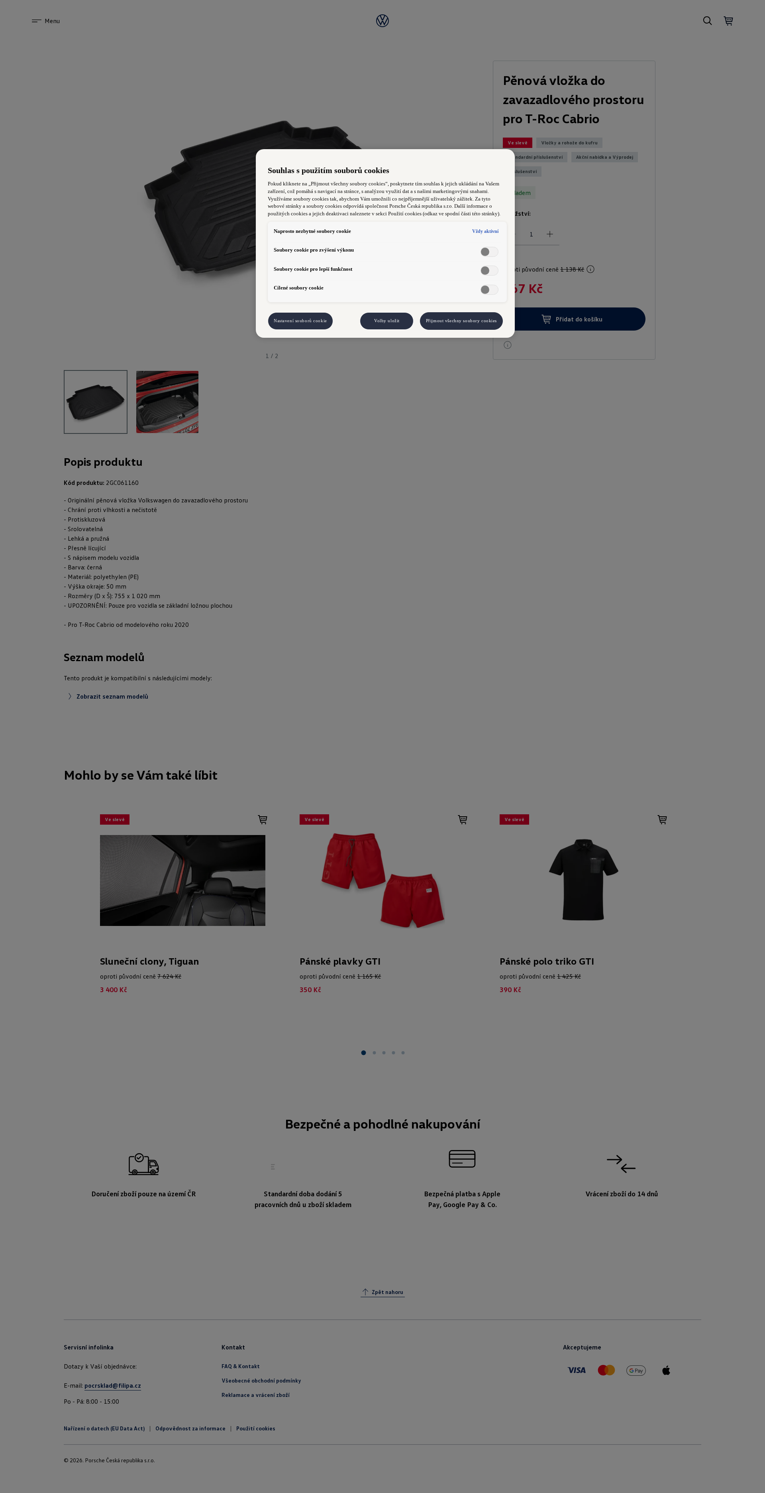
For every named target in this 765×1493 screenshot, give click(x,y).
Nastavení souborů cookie (300, 320)
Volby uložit (387, 320)
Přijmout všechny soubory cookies (461, 320)
